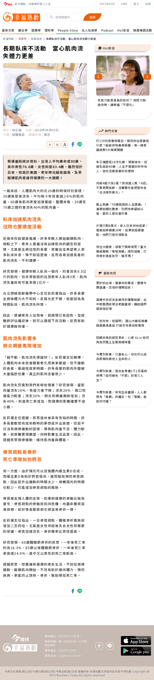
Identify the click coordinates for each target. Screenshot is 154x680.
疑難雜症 (36, 39)
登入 (136, 4)
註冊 (148, 4)
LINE (124, 4)
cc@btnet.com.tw (70, 655)
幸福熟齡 (8, 39)
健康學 (22, 39)
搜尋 (92, 17)
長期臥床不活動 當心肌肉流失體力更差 (71, 39)
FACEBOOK (107, 4)
